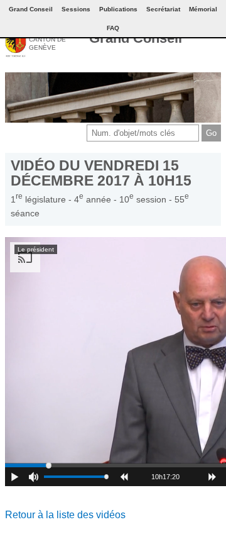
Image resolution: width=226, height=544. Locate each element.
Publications (118, 9)
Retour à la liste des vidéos (65, 514)
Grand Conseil (135, 38)
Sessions (76, 9)
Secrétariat (163, 9)
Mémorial (203, 9)
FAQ (113, 28)
